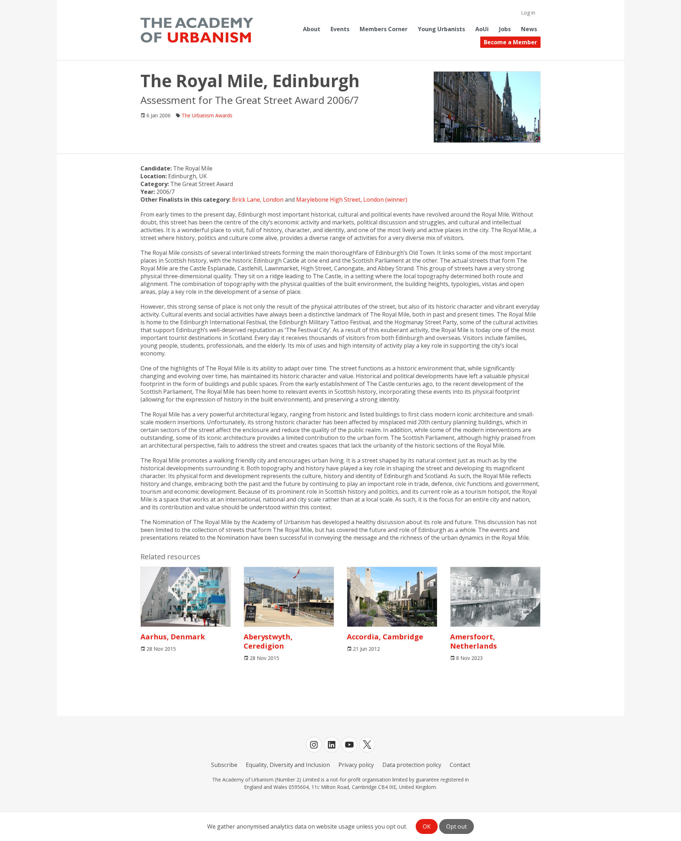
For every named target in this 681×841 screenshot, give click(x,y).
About (311, 29)
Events (340, 29)
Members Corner (384, 29)
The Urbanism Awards (207, 115)
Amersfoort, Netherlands (473, 641)
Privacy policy (356, 765)
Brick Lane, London (257, 199)
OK (427, 826)
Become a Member (510, 42)
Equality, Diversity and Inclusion (288, 765)
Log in (528, 12)
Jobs (505, 29)
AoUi (482, 29)
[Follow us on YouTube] (349, 744)
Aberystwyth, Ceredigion (268, 641)
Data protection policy (411, 765)
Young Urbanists (441, 29)
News (529, 29)
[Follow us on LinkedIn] (331, 744)
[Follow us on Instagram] (313, 744)
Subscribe (224, 765)
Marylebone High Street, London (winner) (351, 199)
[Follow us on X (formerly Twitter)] (367, 744)
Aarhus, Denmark (172, 636)
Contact (460, 765)
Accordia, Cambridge (385, 636)
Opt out (456, 826)
